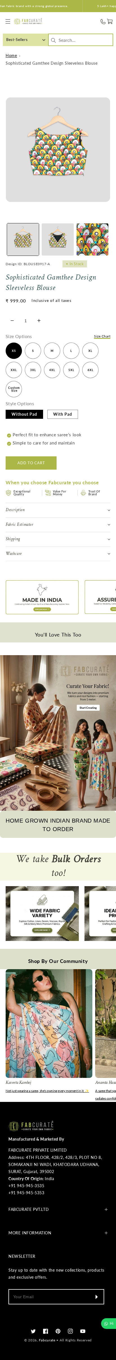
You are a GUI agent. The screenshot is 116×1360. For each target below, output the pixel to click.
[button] (8, 21)
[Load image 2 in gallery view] (57, 239)
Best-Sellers (17, 39)
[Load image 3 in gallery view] (92, 239)
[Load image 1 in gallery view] (23, 239)
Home (11, 55)
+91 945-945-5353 (26, 1192)
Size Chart (102, 336)
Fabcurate (47, 1340)
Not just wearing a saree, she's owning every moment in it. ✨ (47, 1091)
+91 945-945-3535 (26, 1185)
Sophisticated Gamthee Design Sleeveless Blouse (52, 63)
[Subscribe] (96, 1297)
